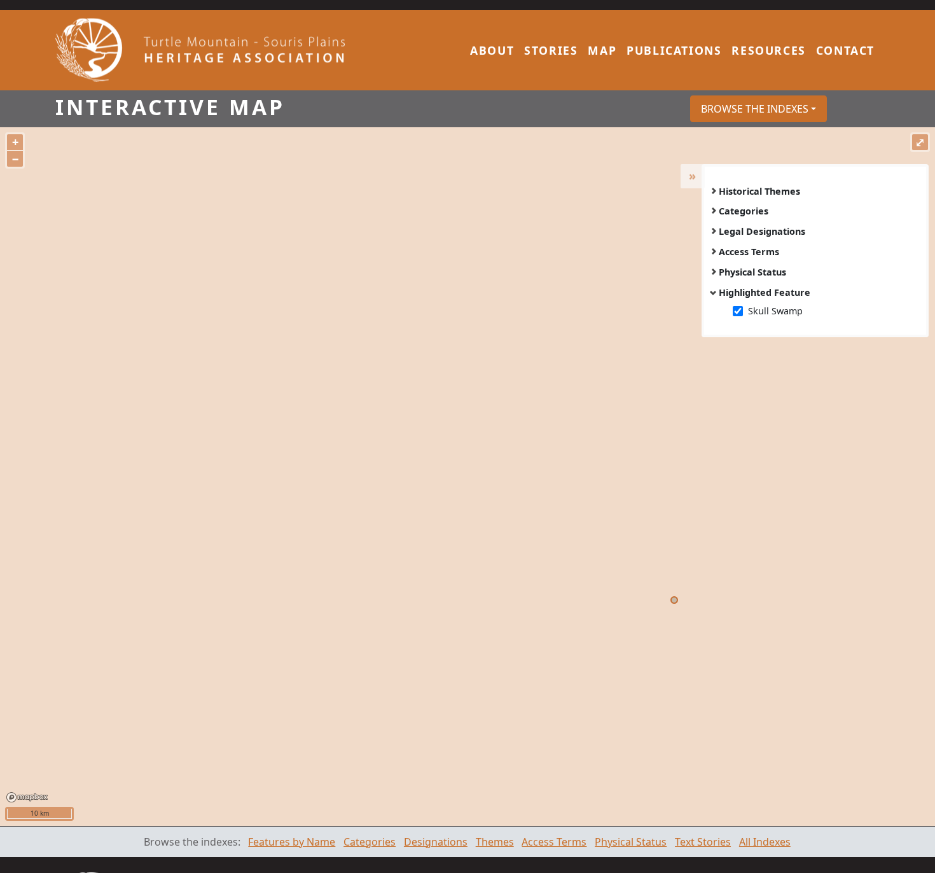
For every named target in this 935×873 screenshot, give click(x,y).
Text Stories (703, 842)
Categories (743, 211)
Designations (436, 842)
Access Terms (749, 252)
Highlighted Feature (764, 292)
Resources (768, 50)
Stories (551, 50)
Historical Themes (759, 191)
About (492, 50)
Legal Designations (762, 231)
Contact (845, 50)
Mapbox (27, 797)
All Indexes (765, 842)
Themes (495, 842)
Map (602, 50)
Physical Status (752, 272)
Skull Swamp (775, 311)
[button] (758, 108)
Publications (674, 50)
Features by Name (291, 842)
